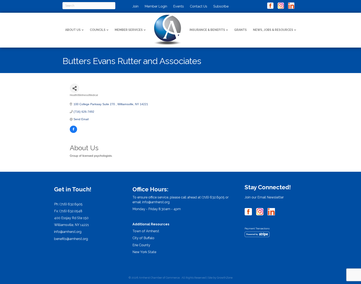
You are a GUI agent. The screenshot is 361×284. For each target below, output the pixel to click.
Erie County (141, 245)
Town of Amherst (145, 231)
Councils (98, 30)
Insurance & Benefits (207, 30)
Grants (240, 30)
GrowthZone (225, 277)
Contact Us (198, 6)
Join (135, 6)
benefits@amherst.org (71, 239)
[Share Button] (74, 88)
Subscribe (221, 6)
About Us (73, 30)
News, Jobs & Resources (273, 30)
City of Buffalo (143, 238)
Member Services (129, 30)
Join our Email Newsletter (264, 197)
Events (178, 6)
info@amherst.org (67, 232)
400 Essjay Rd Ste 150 (71, 218)
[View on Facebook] (73, 132)
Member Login (156, 6)
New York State (144, 252)
